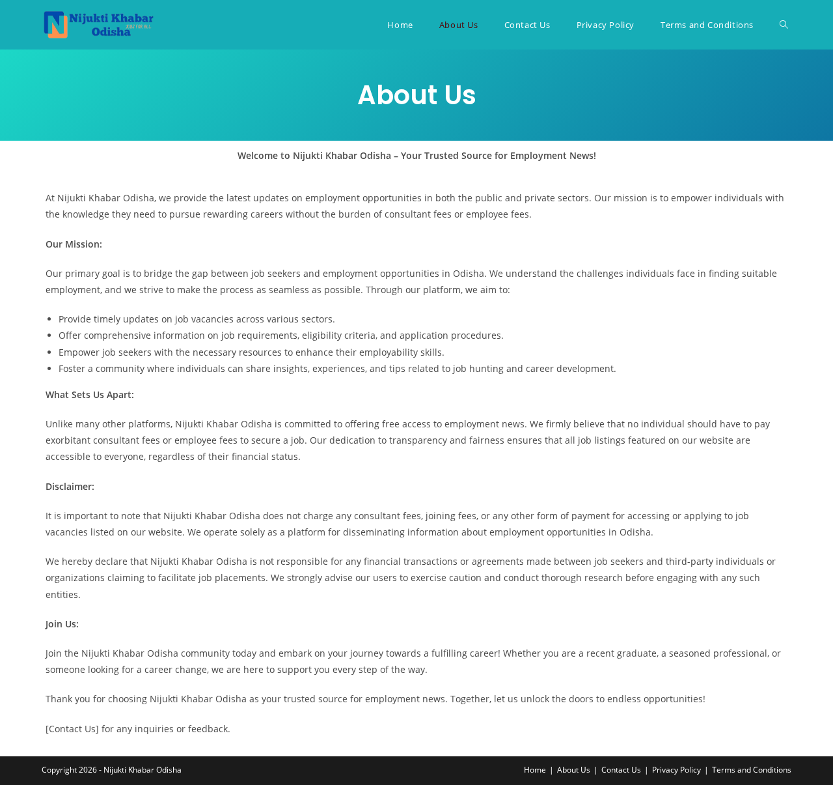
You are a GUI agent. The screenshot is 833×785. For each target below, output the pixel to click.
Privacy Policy (676, 769)
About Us (573, 769)
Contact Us (621, 769)
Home (535, 769)
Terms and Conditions (751, 769)
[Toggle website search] (784, 25)
